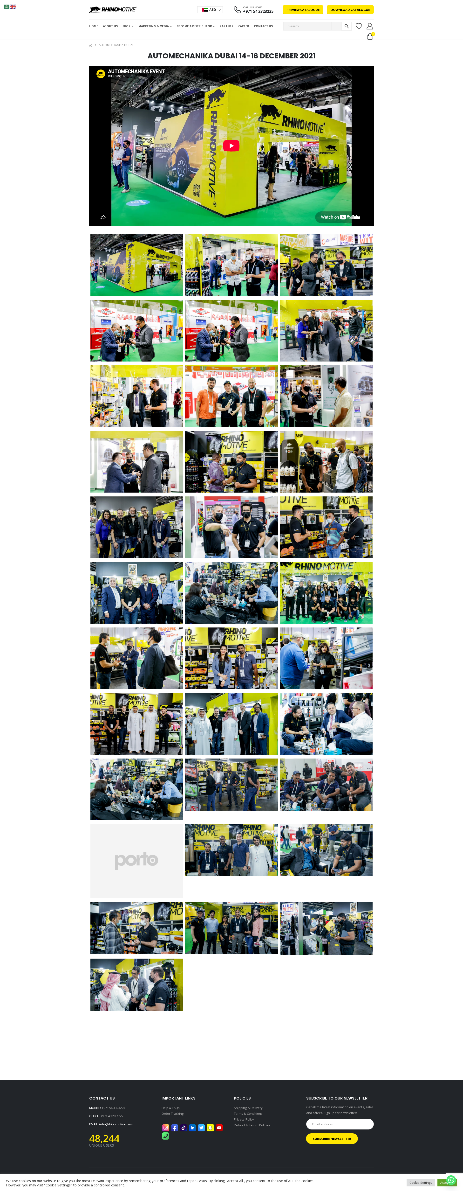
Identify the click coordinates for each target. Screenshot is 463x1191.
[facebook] (174, 1127)
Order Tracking (173, 1113)
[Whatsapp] (451, 1180)
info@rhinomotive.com (115, 1124)
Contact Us (263, 26)
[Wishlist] (358, 26)
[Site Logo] (113, 10)
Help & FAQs (171, 1108)
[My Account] (370, 26)
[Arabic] (7, 6)
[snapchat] (210, 1127)
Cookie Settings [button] (420, 1182)
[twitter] (201, 1127)
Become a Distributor (194, 26)
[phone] (166, 1136)
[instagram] (166, 1127)
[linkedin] (192, 1127)
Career (243, 26)
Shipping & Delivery (248, 1108)
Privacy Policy (244, 1119)
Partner (226, 26)
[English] (13, 6)
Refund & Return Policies (252, 1125)
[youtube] (219, 1127)
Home (93, 26)
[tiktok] (183, 1127)
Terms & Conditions (248, 1113)
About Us (110, 26)
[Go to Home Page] (90, 45)
